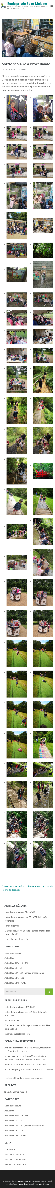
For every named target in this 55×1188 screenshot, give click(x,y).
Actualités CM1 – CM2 (15, 982)
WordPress (44, 1184)
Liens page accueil (12, 953)
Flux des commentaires (15, 1159)
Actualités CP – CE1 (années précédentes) (24, 973)
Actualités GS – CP (13, 968)
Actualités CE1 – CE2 (14, 977)
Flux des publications (14, 1154)
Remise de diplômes (34, 1078)
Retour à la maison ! (36, 1064)
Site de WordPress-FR (15, 1164)
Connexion (9, 1149)
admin (23, 69)
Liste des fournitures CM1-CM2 (19, 912)
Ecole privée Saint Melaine (27, 4)
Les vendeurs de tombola (40, 886)
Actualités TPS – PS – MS (16, 963)
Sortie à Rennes (11, 925)
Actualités (9, 958)
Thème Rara (22, 1184)
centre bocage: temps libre (17, 939)
